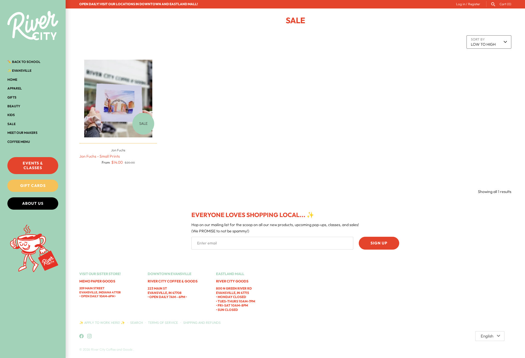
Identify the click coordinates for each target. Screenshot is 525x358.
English (487, 336)
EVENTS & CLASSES (33, 165)
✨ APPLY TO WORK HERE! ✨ (102, 323)
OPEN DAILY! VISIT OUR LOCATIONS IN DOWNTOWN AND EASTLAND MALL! (138, 4)
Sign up (379, 243)
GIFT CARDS (33, 185)
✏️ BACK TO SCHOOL (23, 62)
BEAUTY (13, 106)
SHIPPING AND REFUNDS (202, 323)
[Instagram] (89, 336)
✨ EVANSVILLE (19, 70)
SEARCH (136, 323)
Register (474, 4)
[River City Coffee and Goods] (33, 26)
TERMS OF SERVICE (163, 323)
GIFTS (11, 97)
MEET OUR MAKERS (22, 133)
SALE (11, 124)
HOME (12, 79)
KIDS (11, 115)
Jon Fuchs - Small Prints (99, 156)
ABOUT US (32, 203)
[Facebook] (81, 336)
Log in (460, 4)
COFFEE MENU (18, 142)
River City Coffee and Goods (112, 349)
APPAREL (14, 88)
